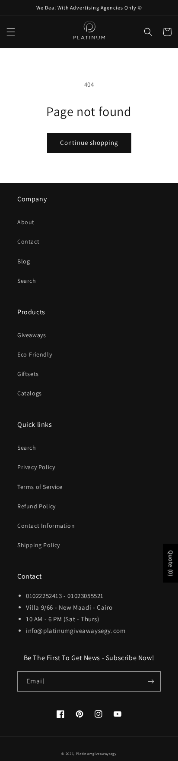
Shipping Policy (38, 545)
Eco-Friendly (34, 354)
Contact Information (46, 525)
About (26, 222)
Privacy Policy (36, 467)
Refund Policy (36, 506)
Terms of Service (40, 487)
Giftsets (28, 374)
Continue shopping (89, 142)
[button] (10, 31)
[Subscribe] (150, 681)
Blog (23, 261)
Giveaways (31, 335)
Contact (28, 241)
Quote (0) (171, 563)
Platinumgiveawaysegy (96, 753)
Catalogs (29, 393)
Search (26, 281)
